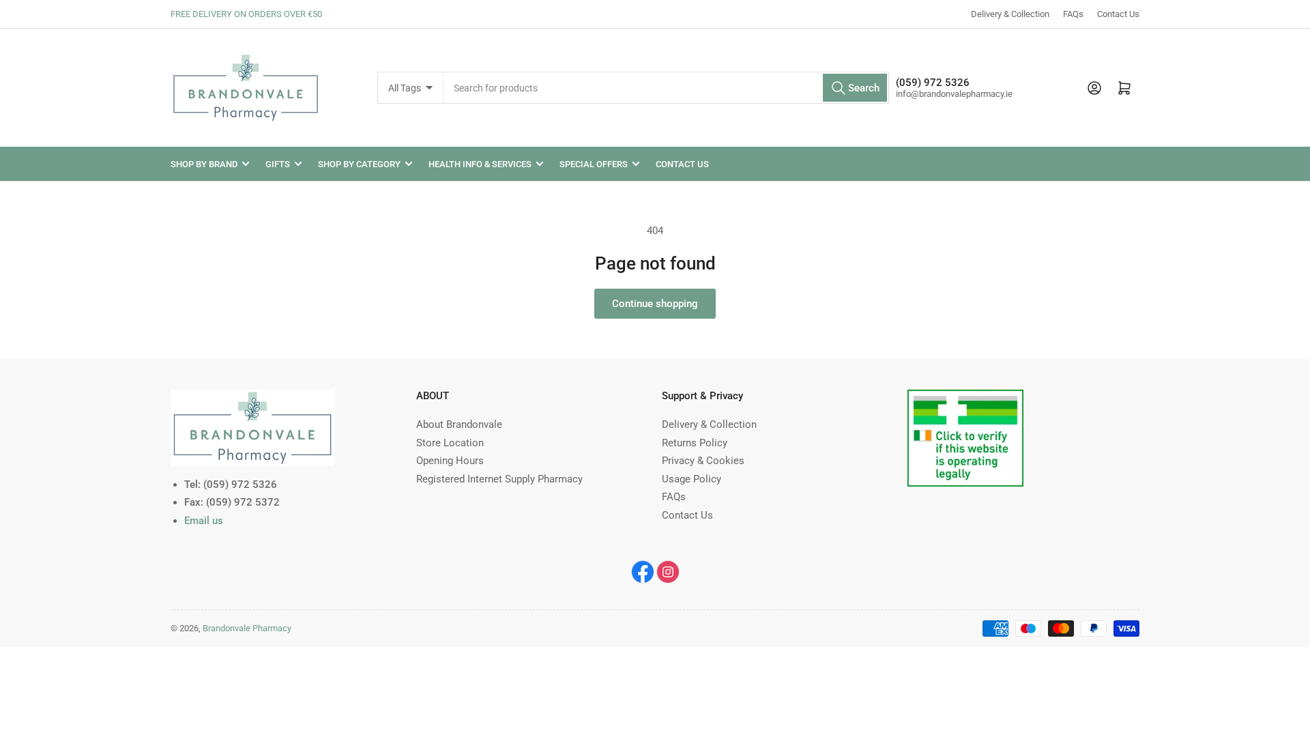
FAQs (1073, 14)
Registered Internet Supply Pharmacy (499, 479)
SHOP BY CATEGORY (359, 164)
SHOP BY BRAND (204, 164)
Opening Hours (450, 460)
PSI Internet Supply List (960, 398)
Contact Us (1118, 14)
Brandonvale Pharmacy (247, 628)
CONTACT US (682, 164)
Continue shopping (655, 304)
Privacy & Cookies (703, 460)
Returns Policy (694, 443)
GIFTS (277, 164)
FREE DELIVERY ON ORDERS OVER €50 (246, 14)
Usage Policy (691, 479)
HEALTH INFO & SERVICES (480, 164)
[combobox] (666, 88)
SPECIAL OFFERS (593, 164)
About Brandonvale (459, 424)
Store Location (450, 443)
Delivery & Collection (1010, 14)
